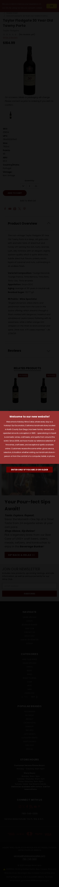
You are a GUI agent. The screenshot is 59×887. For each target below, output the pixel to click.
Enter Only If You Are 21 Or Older (29, 469)
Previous (4, 884)
